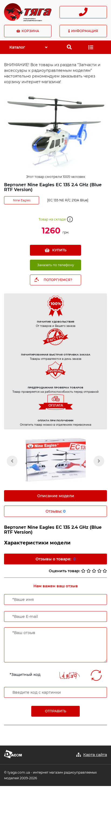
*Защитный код (25, 674)
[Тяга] (27, 11)
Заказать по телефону (55, 265)
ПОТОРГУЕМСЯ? (58, 280)
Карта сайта (95, 754)
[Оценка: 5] (105, 570)
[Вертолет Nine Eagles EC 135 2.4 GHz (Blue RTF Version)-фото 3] (55, 460)
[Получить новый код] (96, 675)
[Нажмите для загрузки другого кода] (70, 675)
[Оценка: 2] (88, 570)
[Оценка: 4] (99, 570)
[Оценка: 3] (94, 570)
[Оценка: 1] (83, 570)
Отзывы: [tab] (55, 511)
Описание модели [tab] (55, 495)
